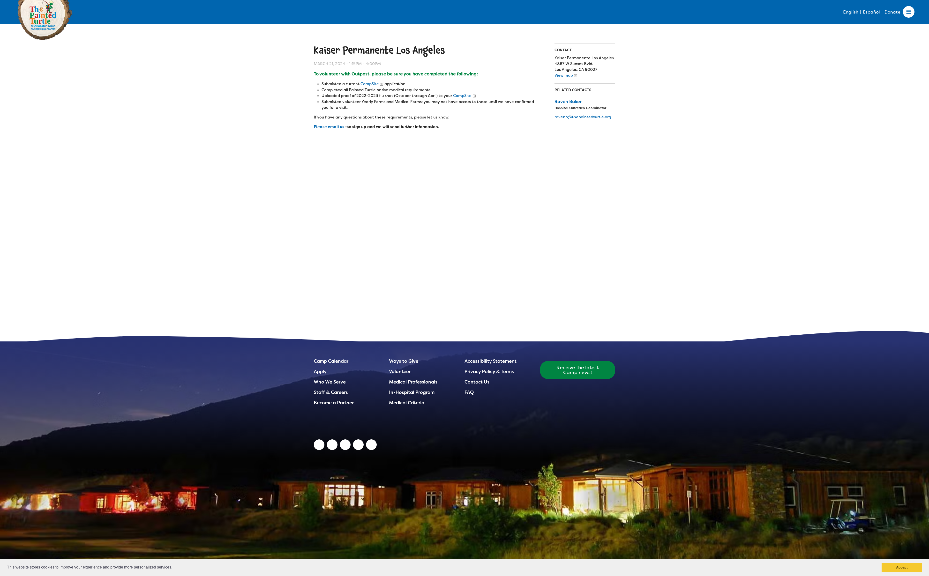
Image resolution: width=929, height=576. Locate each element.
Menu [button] (908, 12)
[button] (174, 568)
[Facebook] (345, 444)
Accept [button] (902, 567)
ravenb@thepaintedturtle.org (582, 116)
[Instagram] (371, 444)
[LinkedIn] (319, 444)
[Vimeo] (358, 444)
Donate (892, 12)
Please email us (329, 126)
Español (871, 12)
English (850, 12)
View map (563, 75)
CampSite (369, 83)
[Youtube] (332, 444)
